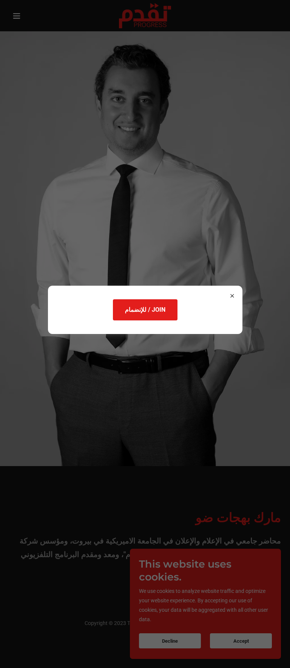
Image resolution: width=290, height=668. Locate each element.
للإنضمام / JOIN (145, 309)
